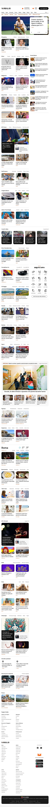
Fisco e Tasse (26, 171)
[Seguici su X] (41, 748)
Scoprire (3, 516)
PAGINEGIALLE (11, 798)
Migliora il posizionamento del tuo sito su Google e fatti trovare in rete (7, 685)
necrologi (3, 738)
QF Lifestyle (4, 521)
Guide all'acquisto (21, 37)
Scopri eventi (18, 783)
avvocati (17, 733)
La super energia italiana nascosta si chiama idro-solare (7, 164)
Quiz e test (26, 427)
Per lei (27, 37)
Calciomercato (17, 344)
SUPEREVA (25, 799)
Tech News (3, 224)
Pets (2, 582)
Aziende (27, 450)
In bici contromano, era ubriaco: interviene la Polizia (21, 202)
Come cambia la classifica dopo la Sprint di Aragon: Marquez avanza (7, 356)
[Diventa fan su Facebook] (37, 748)
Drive (16, 14)
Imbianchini (20, 408)
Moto (19, 190)
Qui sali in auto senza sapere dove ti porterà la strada (21, 298)
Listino (27, 190)
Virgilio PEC (3, 750)
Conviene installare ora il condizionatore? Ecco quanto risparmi (7, 420)
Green (3, 148)
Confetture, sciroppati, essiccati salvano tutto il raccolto (21, 260)
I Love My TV (19, 267)
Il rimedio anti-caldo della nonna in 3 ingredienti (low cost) (40, 109)
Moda (23, 56)
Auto (16, 190)
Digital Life (27, 209)
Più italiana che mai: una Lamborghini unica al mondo (7, 202)
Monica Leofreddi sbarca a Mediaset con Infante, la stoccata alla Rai (22, 87)
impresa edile (3, 717)
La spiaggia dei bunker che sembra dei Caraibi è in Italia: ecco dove (7, 440)
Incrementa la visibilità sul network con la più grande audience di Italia (22, 685)
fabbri (2, 720)
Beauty (10, 94)
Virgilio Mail (3, 746)
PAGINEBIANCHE (26, 798)
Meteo (20, 12)
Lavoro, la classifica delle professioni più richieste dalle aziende (7, 318)
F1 (21, 344)
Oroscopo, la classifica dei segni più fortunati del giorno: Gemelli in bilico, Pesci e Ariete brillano (7, 634)
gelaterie (17, 716)
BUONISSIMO (46, 798)
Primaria (23, 305)
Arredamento (26, 408)
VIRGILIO (6, 798)
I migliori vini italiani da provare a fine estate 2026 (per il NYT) (7, 462)
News (16, 75)
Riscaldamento (13, 408)
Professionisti (19, 731)
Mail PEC (11, 14)
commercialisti (18, 735)
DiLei (2, 56)
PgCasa (3, 408)
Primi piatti (16, 469)
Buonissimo (4, 469)
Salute (22, 488)
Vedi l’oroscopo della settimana (39, 296)
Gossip (17, 767)
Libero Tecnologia (6, 209)
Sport (7, 12)
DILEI (34, 798)
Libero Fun (17, 777)
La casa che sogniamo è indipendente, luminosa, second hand (21, 107)
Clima (10, 127)
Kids (2, 562)
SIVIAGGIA (37, 798)
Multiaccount (3, 756)
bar (16, 717)
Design (27, 248)
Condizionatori (4, 423)
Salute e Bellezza (19, 723)
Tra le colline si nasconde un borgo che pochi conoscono (22, 665)
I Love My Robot (19, 282)
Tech (32, 12)
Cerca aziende (18, 781)
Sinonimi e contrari (16, 305)
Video (35, 12)
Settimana (19, 615)
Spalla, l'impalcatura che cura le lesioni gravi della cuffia (21, 500)
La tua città (18, 786)
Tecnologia (18, 224)
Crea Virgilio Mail (43, 8)
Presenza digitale (25, 673)
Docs (30, 14)
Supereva (4, 428)
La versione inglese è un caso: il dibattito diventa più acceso (22, 481)
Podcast (27, 581)
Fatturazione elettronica (23, 14)
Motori (28, 12)
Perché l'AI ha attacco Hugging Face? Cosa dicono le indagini (21, 222)
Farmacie (22, 450)
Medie (27, 305)
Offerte (15, 37)
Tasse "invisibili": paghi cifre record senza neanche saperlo (7, 183)
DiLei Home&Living (6, 248)
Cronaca (15, 325)
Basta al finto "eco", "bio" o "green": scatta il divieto (7, 145)
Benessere (12, 488)
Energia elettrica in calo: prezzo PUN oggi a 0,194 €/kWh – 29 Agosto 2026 (41, 98)
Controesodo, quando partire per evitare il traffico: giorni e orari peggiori (6, 241)
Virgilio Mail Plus (4, 748)
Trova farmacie (18, 784)
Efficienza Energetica (17, 127)
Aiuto (2, 761)
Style (19, 94)
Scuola (3, 305)
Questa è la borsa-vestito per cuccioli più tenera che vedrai (22, 608)
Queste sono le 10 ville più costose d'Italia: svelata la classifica (22, 462)
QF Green (4, 127)
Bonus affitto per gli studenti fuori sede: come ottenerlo (22, 183)
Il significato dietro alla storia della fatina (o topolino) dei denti (21, 574)
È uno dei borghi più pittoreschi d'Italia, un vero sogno (7, 665)
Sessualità (27, 488)
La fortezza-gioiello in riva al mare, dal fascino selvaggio (7, 260)
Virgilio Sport (18, 748)
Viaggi (24, 12)
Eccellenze (3, 465)
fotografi (17, 738)
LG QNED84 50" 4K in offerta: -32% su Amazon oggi (7, 279)
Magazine (4, 75)
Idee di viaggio (22, 286)
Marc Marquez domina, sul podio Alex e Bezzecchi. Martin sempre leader (22, 356)
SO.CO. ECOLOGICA (4, 707)
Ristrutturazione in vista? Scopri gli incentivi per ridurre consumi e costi (22, 420)
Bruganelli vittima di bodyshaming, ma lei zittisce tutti (6, 68)
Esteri (24, 325)
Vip (2, 71)
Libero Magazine (19, 764)
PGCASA (22, 798)
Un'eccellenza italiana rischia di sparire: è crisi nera (23, 542)
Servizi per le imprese (7, 673)
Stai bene (17, 516)
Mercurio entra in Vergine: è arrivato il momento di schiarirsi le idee (7, 651)
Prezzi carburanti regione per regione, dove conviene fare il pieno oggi (41, 64)
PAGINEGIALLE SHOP (17, 798)
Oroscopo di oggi (12, 615)
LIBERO (3, 798)
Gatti (23, 581)
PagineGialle (3, 784)
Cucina (2, 484)
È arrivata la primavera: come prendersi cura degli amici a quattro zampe (7, 608)
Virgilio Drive (3, 751)
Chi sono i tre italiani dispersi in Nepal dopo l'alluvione (21, 337)
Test (28, 94)
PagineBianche (4, 790)
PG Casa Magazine (4, 788)
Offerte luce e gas (36, 14)
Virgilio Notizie (18, 746)
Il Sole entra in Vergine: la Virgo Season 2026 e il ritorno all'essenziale (22, 651)
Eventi (18, 450)
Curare (17, 503)
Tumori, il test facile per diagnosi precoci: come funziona (6, 500)
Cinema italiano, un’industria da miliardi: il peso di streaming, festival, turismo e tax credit (7, 540)
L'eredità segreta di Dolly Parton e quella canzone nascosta (21, 68)
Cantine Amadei (19, 707)
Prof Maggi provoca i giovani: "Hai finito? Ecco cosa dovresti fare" (22, 318)
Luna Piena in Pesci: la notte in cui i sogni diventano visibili (23, 637)
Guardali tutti (46, 229)
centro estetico (18, 726)
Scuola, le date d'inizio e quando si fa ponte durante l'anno (25, 391)
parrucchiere (18, 724)
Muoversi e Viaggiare (5, 723)
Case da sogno (22, 248)
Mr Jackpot (18, 776)
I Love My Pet (26, 267)
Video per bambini (16, 562)
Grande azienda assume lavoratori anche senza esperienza (40, 81)
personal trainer (18, 736)
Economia (11, 12)
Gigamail (2, 754)
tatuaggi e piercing (19, 729)
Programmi (20, 75)
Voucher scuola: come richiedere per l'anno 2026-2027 (19, 403)
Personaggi (26, 75)
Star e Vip (13, 56)
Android (17, 209)
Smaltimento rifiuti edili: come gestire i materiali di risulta (7, 705)
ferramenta (3, 716)
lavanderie (3, 733)
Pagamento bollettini (19, 774)
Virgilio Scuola (3, 774)
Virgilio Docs (3, 753)
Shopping (3, 771)
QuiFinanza (4, 171)
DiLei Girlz (4, 95)
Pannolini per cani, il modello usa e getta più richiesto (6, 594)
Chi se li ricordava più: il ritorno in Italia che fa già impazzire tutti (7, 87)
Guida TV (11, 75)
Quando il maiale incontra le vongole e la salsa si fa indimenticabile (41, 59)
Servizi (2, 731)
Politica (19, 325)
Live (28, 344)
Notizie (2, 12)
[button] (46, 32)
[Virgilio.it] (6, 8)
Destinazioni (14, 286)
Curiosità (21, 427)
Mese (24, 615)
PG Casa (2, 787)
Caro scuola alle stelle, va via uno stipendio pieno (41, 403)
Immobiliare (19, 171)
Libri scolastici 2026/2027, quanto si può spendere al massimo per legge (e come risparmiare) (7, 404)
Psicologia (17, 488)
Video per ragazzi (25, 562)
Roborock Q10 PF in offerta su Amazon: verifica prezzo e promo (22, 279)
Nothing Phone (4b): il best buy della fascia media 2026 (7, 49)
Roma (4, 447)
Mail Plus (6, 14)
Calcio (11, 344)
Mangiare (18, 714)
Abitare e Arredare (5, 714)
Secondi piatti (22, 469)
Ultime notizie (9, 325)
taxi (2, 724)
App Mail (2, 759)
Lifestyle (18, 56)
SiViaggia (4, 286)
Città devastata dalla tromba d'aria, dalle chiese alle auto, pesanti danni (7, 337)
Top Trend (3, 688)
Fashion (15, 94)
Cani (20, 581)
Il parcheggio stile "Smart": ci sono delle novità (37, 21)
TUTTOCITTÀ (31, 798)
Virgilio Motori (5, 190)
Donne (16, 12)
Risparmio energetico (20, 423)
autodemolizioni (4, 726)
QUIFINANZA (41, 798)
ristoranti (17, 719)
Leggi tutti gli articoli (43, 363)
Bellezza (17, 50)
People (8, 56)
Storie (27, 325)
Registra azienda (4, 785)
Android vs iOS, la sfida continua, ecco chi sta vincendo (6, 222)
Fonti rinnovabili (26, 127)
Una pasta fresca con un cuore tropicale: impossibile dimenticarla (7, 481)
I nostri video (4, 229)
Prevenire (3, 503)
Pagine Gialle (4, 712)
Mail (2, 14)
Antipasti (11, 469)
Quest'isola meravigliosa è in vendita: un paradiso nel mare (7, 298)
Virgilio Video (18, 751)
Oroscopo (4, 615)
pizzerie (17, 720)
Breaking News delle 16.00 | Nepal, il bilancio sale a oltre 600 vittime (42, 241)
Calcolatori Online (19, 791)
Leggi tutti (27, 521)
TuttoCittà (3, 792)
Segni (28, 615)
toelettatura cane (4, 735)
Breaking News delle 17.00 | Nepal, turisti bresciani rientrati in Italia (18, 241)
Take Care (4, 488)
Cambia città (3, 450)
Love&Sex (24, 94)
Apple (22, 209)
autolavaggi (3, 729)
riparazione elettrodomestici (6, 719)
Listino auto (3, 779)
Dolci (28, 469)
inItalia (17, 759)
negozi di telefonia (4, 736)
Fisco (2, 186)
